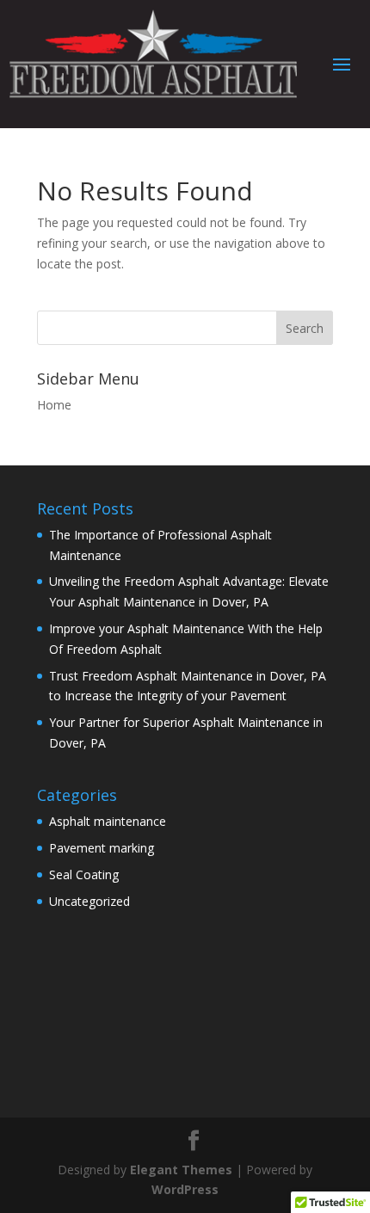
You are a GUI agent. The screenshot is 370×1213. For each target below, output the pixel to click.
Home (54, 405)
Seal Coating (84, 874)
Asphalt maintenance (107, 821)
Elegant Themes (181, 1169)
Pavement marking (101, 848)
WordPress (185, 1189)
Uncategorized (89, 901)
